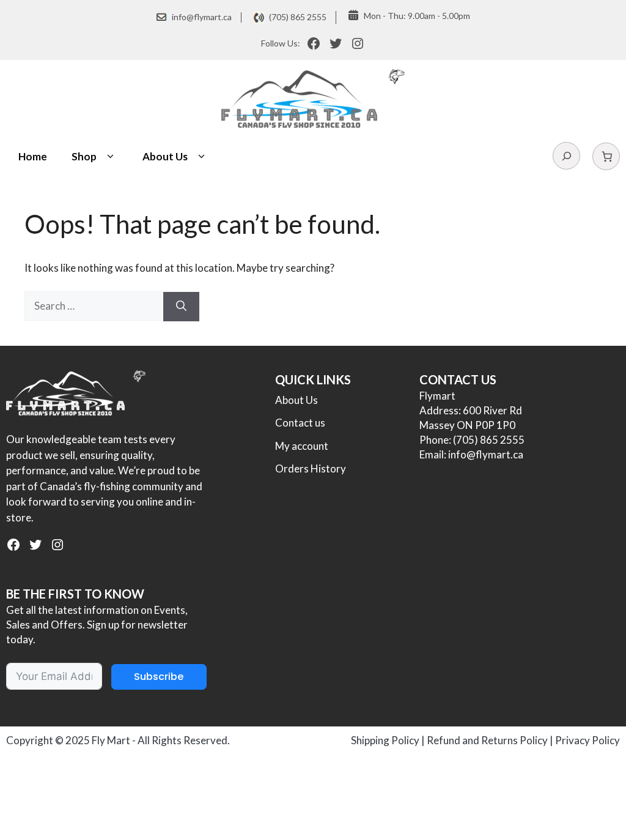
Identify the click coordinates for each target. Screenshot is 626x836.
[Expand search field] (566, 156)
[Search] (181, 306)
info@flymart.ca (202, 17)
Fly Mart (111, 740)
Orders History (310, 468)
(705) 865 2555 (297, 17)
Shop (84, 156)
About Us (165, 156)
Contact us (300, 422)
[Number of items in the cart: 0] (606, 156)
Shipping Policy (385, 740)
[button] (110, 157)
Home (32, 156)
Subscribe (158, 677)
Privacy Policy (587, 740)
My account (301, 445)
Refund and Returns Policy (487, 740)
